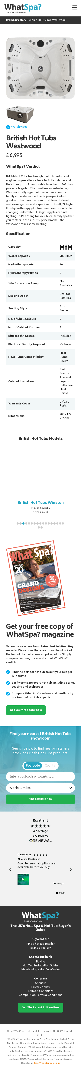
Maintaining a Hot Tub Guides (40, 969)
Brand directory (40, 948)
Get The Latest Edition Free (41, 1007)
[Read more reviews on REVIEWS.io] (40, 841)
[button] (18, 523)
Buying (40, 961)
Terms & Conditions (40, 991)
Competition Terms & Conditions (40, 995)
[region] (40, 869)
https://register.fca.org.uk (46, 1063)
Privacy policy (40, 987)
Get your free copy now (26, 710)
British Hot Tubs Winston (40, 503)
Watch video (19, 127)
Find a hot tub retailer (40, 944)
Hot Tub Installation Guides (41, 965)
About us (40, 983)
